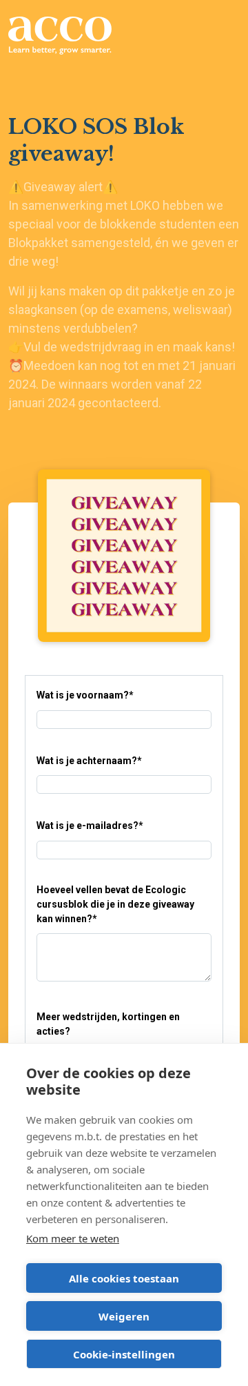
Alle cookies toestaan (124, 1278)
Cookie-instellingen (124, 1354)
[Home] (60, 36)
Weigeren (124, 1316)
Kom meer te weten (72, 1238)
